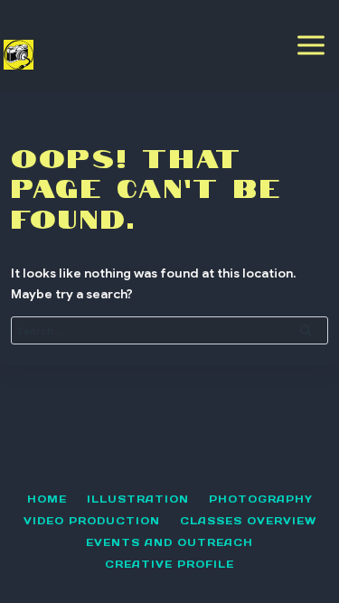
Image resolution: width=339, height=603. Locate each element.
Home (47, 499)
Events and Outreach (169, 542)
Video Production (92, 520)
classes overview (248, 520)
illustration (138, 499)
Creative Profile (169, 564)
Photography (261, 499)
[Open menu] (311, 45)
